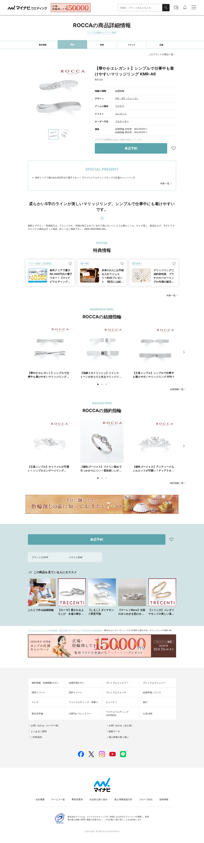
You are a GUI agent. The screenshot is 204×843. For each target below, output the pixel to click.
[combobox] (140, 7)
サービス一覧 (58, 799)
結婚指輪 (119, 90)
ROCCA (87, 630)
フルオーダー (122, 121)
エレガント (121, 113)
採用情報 (163, 799)
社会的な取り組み (99, 799)
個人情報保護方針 (123, 799)
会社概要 (40, 799)
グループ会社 (146, 799)
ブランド (77, 630)
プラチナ (119, 106)
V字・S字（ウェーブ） (127, 98)
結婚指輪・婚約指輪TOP (60, 630)
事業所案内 (77, 799)
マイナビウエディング (37, 630)
